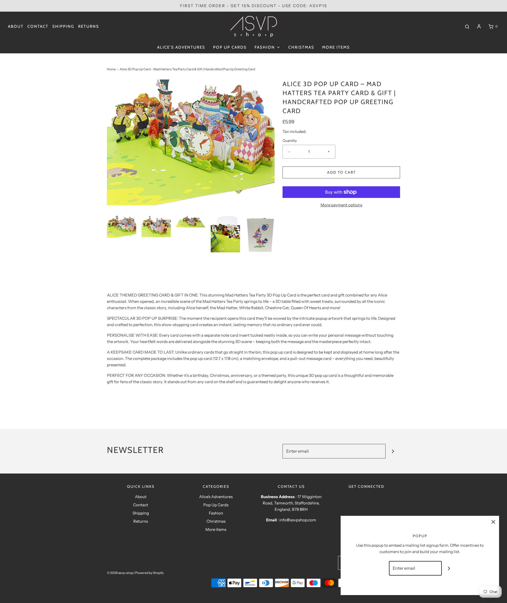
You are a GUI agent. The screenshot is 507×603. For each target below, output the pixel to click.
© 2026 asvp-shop (120, 573)
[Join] (393, 451)
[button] (121, 227)
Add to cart (341, 172)
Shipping (63, 26)
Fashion (216, 513)
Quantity (290, 140)
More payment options (341, 204)
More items (336, 47)
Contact (37, 26)
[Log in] (479, 26)
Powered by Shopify (149, 573)
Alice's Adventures (181, 47)
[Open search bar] (467, 26)
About (16, 26)
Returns (88, 26)
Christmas (301, 47)
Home (111, 69)
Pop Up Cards (230, 47)
